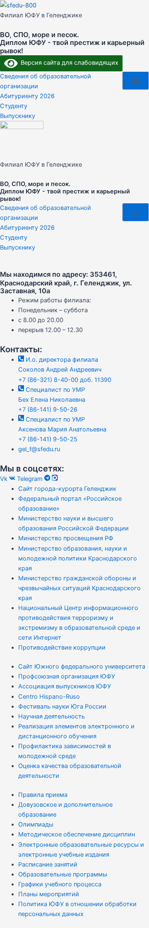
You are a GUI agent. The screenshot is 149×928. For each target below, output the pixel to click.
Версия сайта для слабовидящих (68, 62)
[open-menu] (135, 80)
